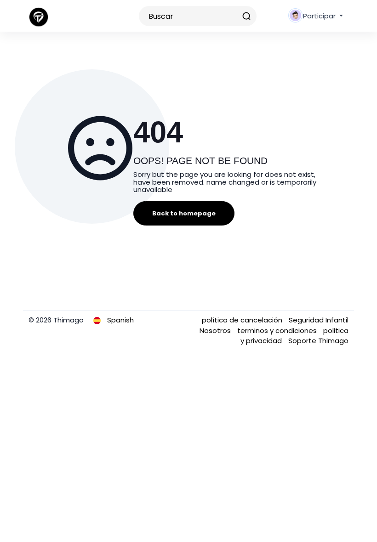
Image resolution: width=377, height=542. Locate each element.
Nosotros (216, 330)
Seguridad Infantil (318, 320)
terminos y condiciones (278, 330)
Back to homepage (184, 213)
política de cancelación (243, 320)
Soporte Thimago (318, 340)
